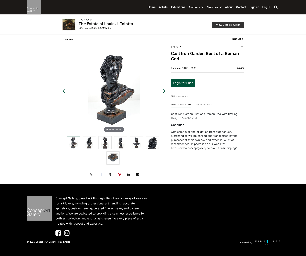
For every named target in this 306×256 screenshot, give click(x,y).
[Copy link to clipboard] (91, 174)
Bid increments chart (180, 96)
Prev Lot (69, 39)
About (229, 7)
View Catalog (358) (228, 24)
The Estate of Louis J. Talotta (106, 23)
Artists (163, 7)
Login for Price (183, 83)
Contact (241, 7)
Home (152, 7)
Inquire (240, 68)
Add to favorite (242, 47)
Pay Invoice (64, 241)
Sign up (254, 7)
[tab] (181, 105)
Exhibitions (178, 7)
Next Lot (236, 39)
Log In (266, 7)
